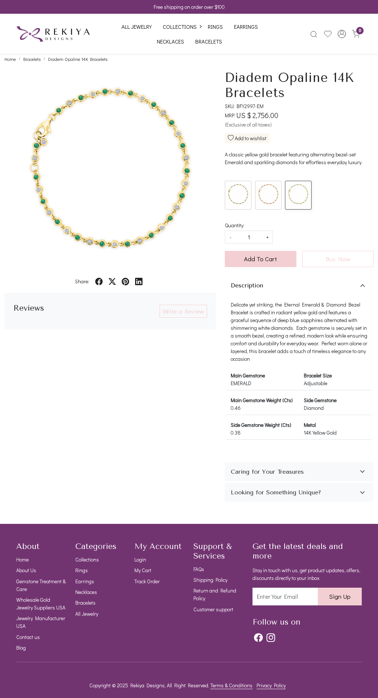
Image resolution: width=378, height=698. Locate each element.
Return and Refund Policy (214, 594)
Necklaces (170, 41)
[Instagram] (270, 637)
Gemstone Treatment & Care (41, 585)
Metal (310, 424)
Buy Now (338, 259)
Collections (180, 26)
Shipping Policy (210, 579)
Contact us (28, 636)
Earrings (246, 26)
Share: (82, 281)
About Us (26, 570)
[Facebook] (258, 637)
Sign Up (340, 596)
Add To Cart (260, 259)
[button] (342, 34)
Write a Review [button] (183, 311)
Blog (21, 647)
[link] (314, 34)
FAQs (198, 569)
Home (22, 559)
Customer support (213, 609)
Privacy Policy (271, 685)
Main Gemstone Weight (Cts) (262, 400)
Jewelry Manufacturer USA (40, 622)
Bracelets (208, 41)
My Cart (142, 570)
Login (140, 559)
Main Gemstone (248, 375)
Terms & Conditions (231, 685)
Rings (215, 26)
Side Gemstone (320, 400)
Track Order (147, 581)
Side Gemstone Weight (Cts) (261, 424)
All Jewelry (136, 26)
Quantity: (234, 225)
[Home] (53, 34)
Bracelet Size (318, 375)
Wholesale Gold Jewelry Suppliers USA (40, 603)
